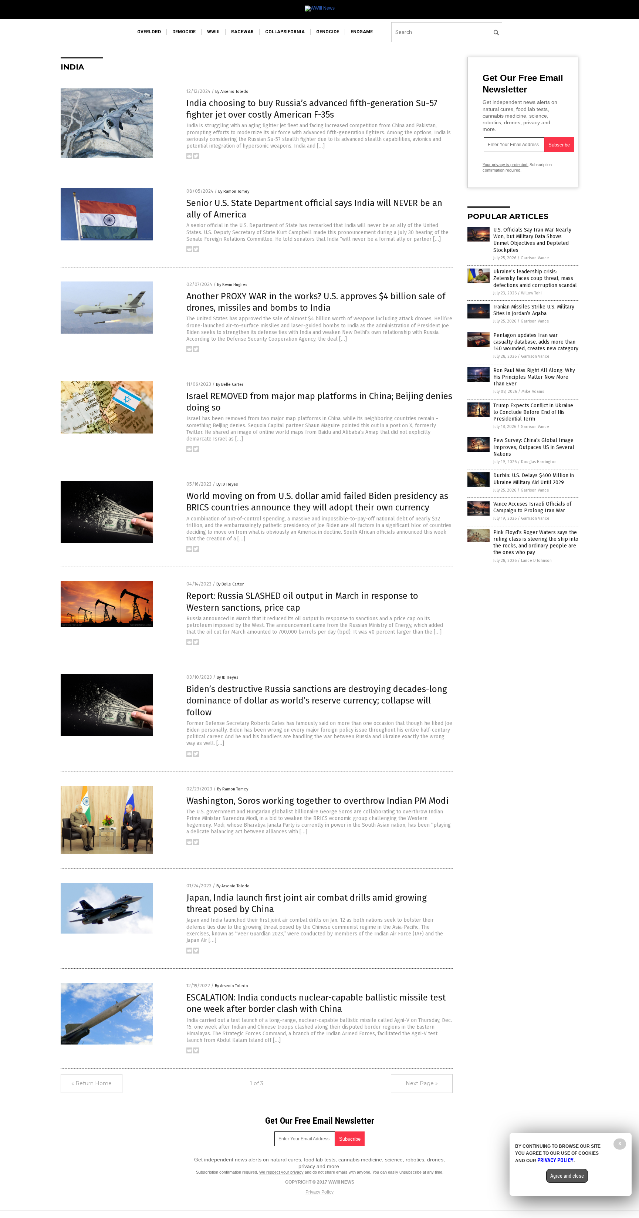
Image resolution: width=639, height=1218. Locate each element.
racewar (242, 31)
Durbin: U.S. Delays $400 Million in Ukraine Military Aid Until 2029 (533, 478)
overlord (149, 31)
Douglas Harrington (539, 461)
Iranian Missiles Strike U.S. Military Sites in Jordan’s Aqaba (533, 310)
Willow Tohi (531, 293)
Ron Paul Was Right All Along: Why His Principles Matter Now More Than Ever (534, 377)
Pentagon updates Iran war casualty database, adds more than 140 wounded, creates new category (535, 342)
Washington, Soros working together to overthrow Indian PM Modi (317, 801)
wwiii (213, 31)
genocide (327, 31)
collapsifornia (285, 31)
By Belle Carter (229, 384)
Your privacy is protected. (505, 164)
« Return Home (91, 1083)
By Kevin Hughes (232, 284)
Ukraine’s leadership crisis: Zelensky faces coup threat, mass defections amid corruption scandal (535, 278)
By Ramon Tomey (233, 191)
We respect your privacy (281, 1172)
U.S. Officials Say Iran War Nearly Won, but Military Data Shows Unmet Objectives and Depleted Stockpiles (532, 240)
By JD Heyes (227, 484)
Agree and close (567, 1176)
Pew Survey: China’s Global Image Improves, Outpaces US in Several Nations (533, 447)
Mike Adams (532, 391)
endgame (362, 31)
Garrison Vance (535, 258)
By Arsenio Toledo (231, 91)
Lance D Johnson (536, 560)
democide (184, 31)
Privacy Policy (319, 1192)
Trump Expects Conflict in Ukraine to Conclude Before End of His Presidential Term (533, 412)
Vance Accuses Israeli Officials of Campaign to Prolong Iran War (532, 507)
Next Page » (422, 1083)
